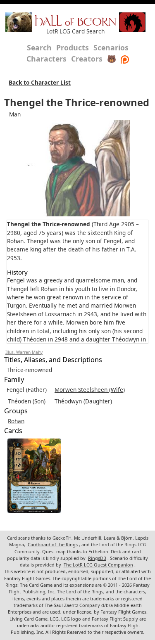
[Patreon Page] (124, 59)
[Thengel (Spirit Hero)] (34, 476)
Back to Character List (40, 82)
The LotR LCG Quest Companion (98, 565)
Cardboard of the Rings (53, 544)
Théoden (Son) (26, 401)
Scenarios (111, 47)
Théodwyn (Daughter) (83, 401)
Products (72, 47)
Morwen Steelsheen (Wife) (90, 389)
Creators (87, 59)
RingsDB (97, 558)
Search (39, 47)
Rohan (16, 421)
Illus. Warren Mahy (24, 352)
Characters (46, 59)
